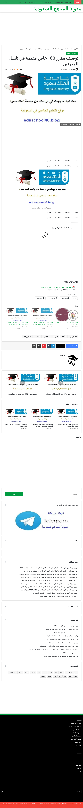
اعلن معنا (78, 745)
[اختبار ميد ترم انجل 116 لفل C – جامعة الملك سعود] (16, 415)
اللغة (39, 672)
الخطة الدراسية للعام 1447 (70, 653)
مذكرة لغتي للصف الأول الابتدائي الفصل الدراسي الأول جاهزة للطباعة (59, 646)
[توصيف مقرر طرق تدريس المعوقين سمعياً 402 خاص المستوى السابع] (16, 314)
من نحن (79, 768)
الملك (26, 672)
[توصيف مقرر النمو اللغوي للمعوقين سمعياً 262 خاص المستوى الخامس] (41, 314)
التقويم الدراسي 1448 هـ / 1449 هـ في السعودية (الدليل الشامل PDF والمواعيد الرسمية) (53, 649)
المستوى (33, 672)
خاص (45, 336)
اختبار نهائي (69, 672)
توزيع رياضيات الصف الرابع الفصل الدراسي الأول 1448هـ (62, 642)
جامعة (20, 672)
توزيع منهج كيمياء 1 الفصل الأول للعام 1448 (66, 626)
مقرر (55, 676)
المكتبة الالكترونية (76, 739)
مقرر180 (26, 336)
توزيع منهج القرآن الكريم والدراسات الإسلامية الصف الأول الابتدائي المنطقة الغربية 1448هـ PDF (46, 2)
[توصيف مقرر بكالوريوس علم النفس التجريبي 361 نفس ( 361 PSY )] (41, 415)
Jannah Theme (7, 804)
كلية (65, 676)
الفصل (44, 672)
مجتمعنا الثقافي (76, 736)
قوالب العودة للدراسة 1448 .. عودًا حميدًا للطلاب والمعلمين (61, 636)
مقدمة (37, 336)
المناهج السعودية (76, 729)
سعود (75, 676)
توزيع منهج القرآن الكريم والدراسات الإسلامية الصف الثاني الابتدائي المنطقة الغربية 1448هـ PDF (48, 568)
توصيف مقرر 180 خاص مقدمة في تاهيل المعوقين (57, 287)
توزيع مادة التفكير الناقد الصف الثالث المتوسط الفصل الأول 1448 (60, 656)
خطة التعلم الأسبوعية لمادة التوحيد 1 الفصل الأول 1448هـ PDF (58, 596)
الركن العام (78, 742)
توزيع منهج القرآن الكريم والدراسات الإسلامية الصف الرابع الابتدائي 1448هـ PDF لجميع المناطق (49, 580)
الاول (56, 672)
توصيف (54, 336)
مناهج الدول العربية (75, 733)
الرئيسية (74, 49)
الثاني (50, 672)
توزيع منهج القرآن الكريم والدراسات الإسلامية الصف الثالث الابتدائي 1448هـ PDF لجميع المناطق (49, 583)
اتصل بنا (79, 771)
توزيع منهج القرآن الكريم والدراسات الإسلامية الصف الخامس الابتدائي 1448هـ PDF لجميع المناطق (48, 577)
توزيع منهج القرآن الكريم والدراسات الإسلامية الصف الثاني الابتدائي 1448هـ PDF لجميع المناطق (49, 587)
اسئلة (61, 672)
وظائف (43, 676)
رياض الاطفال (12, 672)
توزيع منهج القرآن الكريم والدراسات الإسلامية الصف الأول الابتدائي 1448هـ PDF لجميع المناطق (49, 590)
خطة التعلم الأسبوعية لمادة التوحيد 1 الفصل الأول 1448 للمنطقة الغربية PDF (54, 593)
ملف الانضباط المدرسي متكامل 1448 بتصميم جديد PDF (62, 639)
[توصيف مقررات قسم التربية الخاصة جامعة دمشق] (66, 314)
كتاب (70, 676)
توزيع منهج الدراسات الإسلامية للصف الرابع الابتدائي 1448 (62, 629)
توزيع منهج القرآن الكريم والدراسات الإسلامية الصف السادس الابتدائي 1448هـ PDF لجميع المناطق (48, 574)
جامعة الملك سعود (54, 49)
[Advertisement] (41, 29)
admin (73, 69)
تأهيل (63, 336)
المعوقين (73, 336)
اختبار (75, 672)
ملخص (49, 676)
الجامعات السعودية (66, 49)
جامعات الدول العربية (75, 726)
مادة (60, 676)
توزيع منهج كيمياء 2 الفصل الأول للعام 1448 (66, 632)
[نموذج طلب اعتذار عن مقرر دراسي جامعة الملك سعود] (67, 415)
